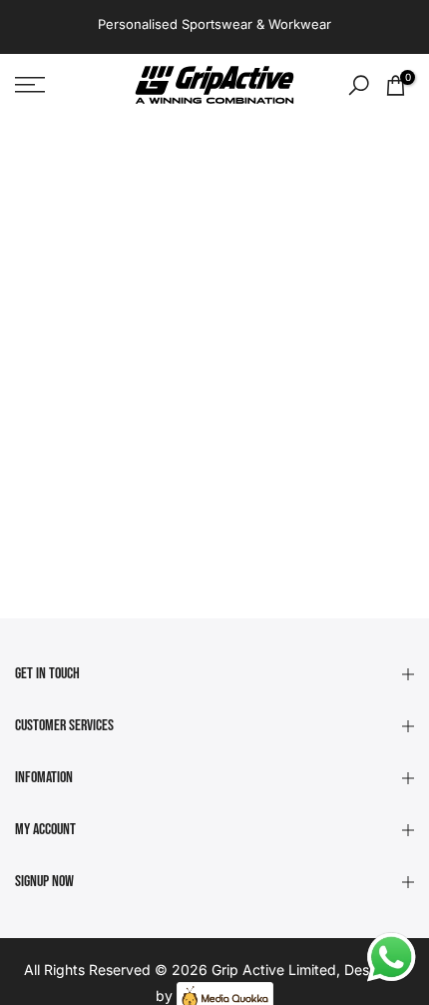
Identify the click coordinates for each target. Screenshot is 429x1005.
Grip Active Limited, (276, 969)
